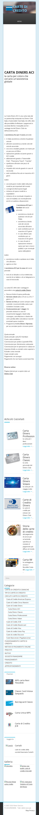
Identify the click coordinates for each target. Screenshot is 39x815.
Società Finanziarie (13, 656)
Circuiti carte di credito (16, 596)
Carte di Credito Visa (13, 628)
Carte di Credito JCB (13, 622)
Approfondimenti (13, 666)
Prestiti (8, 650)
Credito (8, 663)
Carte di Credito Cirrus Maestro (17, 602)
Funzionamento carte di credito (16, 642)
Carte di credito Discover (15, 635)
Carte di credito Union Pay (15, 631)
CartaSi (18, 745)
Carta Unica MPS (23, 712)
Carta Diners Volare (26, 481)
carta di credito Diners (23, 290)
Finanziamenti (11, 660)
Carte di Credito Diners (27, 502)
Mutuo (8, 653)
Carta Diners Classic (26, 457)
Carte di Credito (20, 9)
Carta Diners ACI (14, 609)
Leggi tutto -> (27, 446)
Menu (19, 21)
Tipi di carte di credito (15, 593)
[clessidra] (11, 771)
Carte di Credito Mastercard (16, 625)
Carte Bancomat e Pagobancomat (18, 638)
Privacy (32, 810)
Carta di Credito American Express (18, 599)
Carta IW (27, 559)
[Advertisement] (19, 48)
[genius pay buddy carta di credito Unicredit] (27, 771)
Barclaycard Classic (24, 702)
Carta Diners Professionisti (17, 615)
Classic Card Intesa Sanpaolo (24, 692)
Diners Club (8, 374)
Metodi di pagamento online (18, 647)
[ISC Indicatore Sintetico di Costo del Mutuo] (27, 787)
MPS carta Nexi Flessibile (22, 681)
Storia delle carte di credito (28, 528)
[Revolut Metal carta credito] (11, 787)
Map (27, 810)
